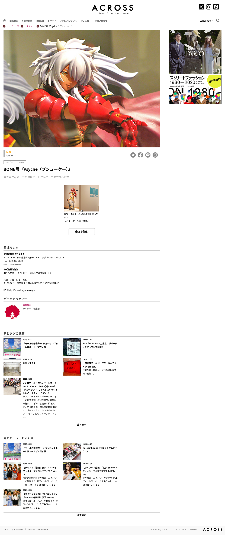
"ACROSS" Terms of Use (37, 529)
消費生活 (40, 20)
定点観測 (13, 20)
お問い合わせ (101, 20)
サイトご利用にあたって (13, 529)
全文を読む (81, 231)
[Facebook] (216, 6)
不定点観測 (27, 20)
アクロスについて (68, 20)
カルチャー (29, 26)
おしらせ (85, 20)
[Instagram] (208, 6)
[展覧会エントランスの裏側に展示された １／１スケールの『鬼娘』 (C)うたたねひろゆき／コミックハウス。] (81, 198)
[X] (201, 6)
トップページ (12, 26)
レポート (52, 20)
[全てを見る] (81, 424)
